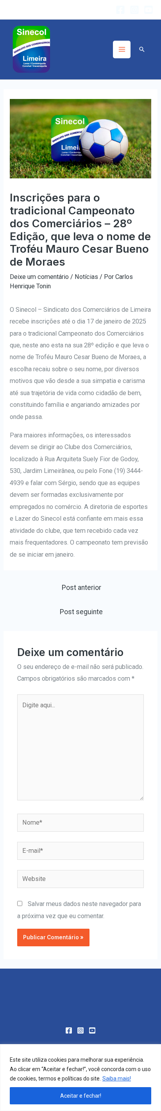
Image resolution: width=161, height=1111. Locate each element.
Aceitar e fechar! (80, 1096)
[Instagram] (134, 9)
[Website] (80, 880)
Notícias (86, 276)
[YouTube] (148, 9)
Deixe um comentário (39, 276)
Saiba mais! (116, 1078)
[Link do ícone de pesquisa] (141, 49)
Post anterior (81, 587)
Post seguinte (81, 612)
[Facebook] (120, 9)
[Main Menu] (122, 49)
